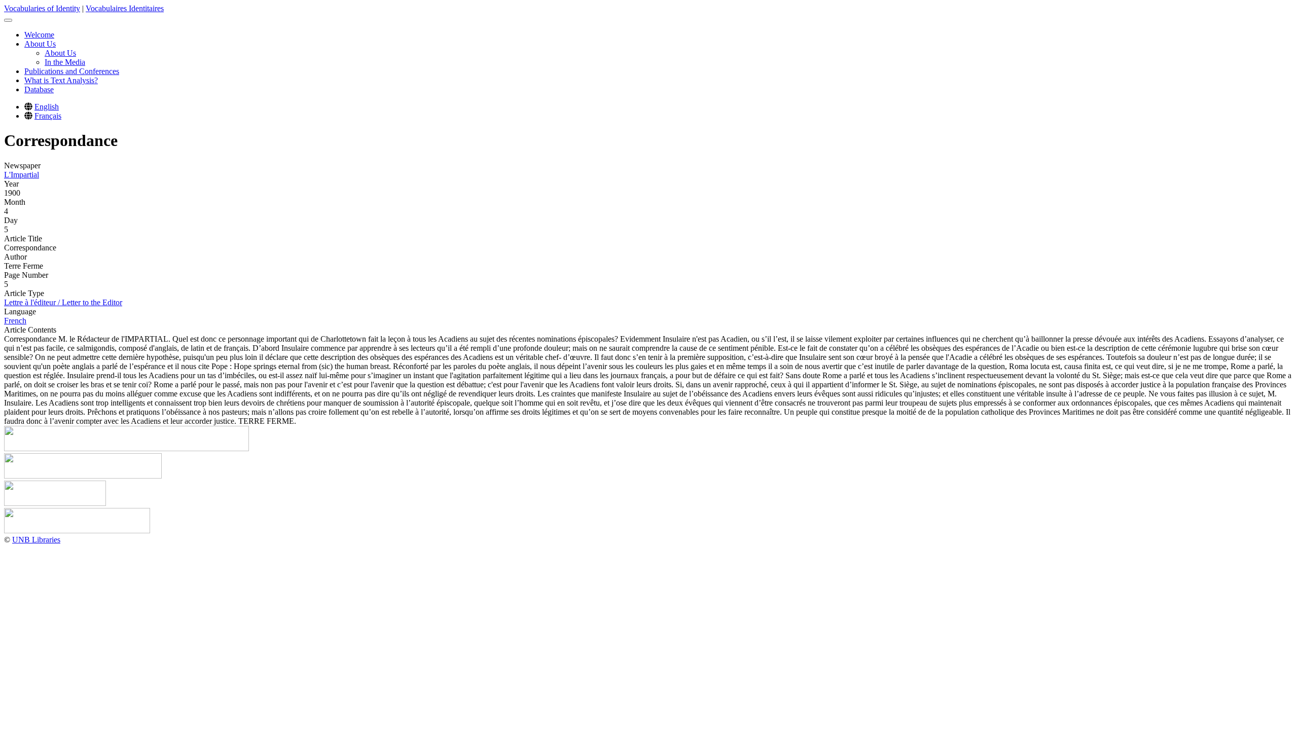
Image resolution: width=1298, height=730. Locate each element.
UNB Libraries (36, 539)
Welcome (39, 34)
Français (47, 116)
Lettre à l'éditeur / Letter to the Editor (63, 302)
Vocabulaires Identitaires (125, 8)
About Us (40, 44)
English (46, 106)
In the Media (65, 62)
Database (39, 89)
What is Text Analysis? (61, 80)
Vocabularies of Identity (42, 8)
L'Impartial (21, 174)
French (15, 320)
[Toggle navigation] (8, 20)
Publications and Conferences (71, 71)
